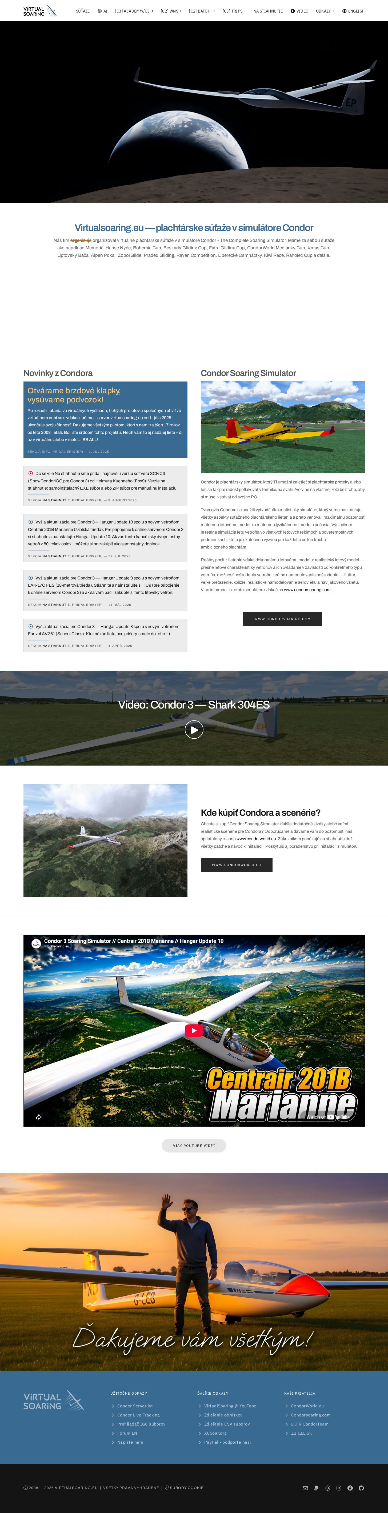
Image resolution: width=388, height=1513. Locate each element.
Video (303, 11)
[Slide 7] (213, 195)
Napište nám (130, 1442)
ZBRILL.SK (301, 1433)
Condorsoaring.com (311, 1415)
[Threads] (327, 1488)
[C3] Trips (233, 11)
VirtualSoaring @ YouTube (230, 1405)
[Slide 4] (185, 195)
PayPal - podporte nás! (227, 1442)
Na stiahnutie (268, 11)
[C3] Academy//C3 (132, 11)
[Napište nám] (305, 1488)
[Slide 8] (223, 195)
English (356, 11)
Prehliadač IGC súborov (141, 1424)
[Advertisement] (194, 312)
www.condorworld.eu (256, 838)
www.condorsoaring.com (307, 589)
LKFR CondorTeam (310, 1424)
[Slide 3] (175, 195)
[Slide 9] (233, 195)
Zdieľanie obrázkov (223, 1415)
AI (105, 11)
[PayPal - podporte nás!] (316, 1488)
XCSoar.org (215, 1433)
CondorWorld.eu (307, 1405)
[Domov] (40, 10)
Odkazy (323, 11)
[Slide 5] (194, 195)
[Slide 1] (156, 195)
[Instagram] (338, 1488)
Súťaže (83, 11)
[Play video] (194, 729)
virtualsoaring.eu (76, 1488)
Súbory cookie (187, 1488)
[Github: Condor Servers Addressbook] (361, 1488)
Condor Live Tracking (138, 1415)
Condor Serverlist (135, 1405)
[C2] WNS (169, 11)
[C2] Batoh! (200, 11)
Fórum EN (127, 1433)
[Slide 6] (204, 195)
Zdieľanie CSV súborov (227, 1424)
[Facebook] (350, 1488)
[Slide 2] (165, 195)
